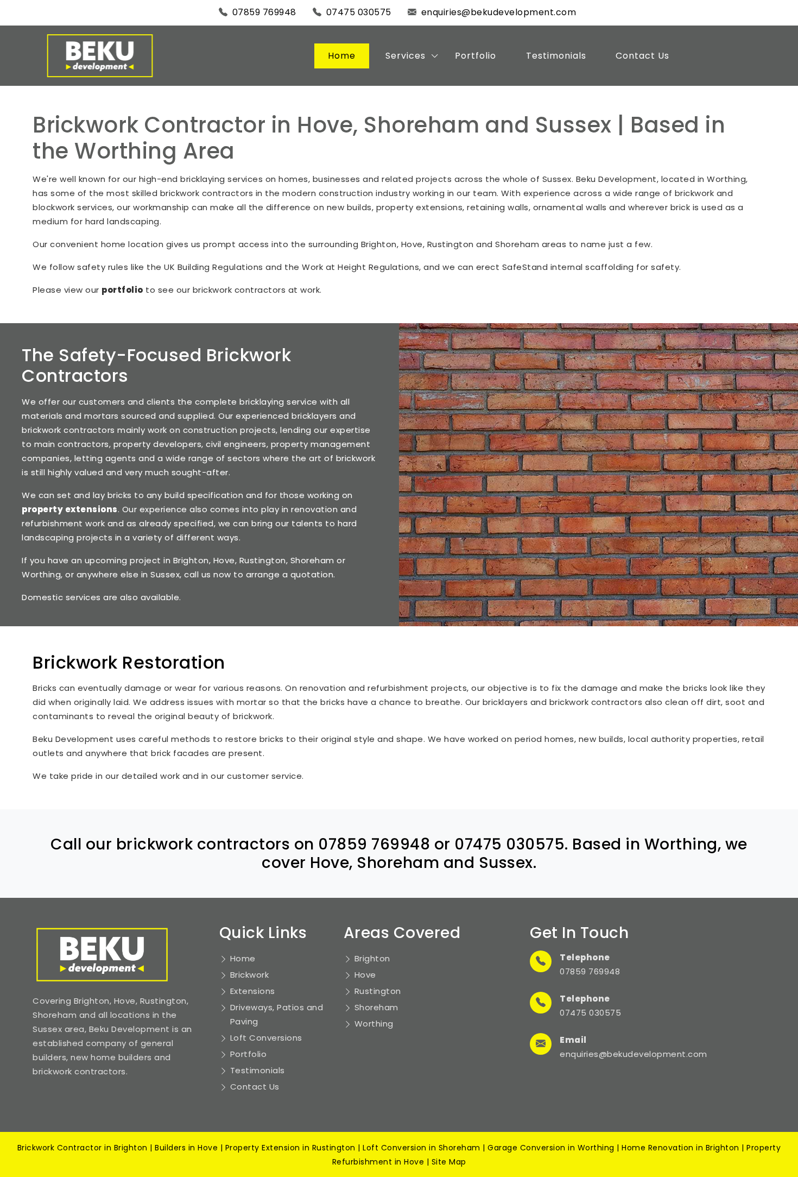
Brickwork (249, 974)
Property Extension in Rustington (290, 1147)
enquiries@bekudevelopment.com (499, 12)
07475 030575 (358, 12)
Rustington (377, 991)
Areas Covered (402, 932)
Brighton (372, 958)
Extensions (252, 991)
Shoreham (376, 1007)
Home (342, 55)
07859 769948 (264, 12)
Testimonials (556, 55)
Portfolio (475, 55)
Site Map (449, 1161)
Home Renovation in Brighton (680, 1147)
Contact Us (642, 55)
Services (405, 55)
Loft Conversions (266, 1037)
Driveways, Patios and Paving (277, 1014)
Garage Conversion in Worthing (551, 1147)
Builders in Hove (186, 1147)
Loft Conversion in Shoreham (421, 1147)
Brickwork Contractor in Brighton (82, 1147)
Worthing (374, 1023)
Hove (365, 974)
